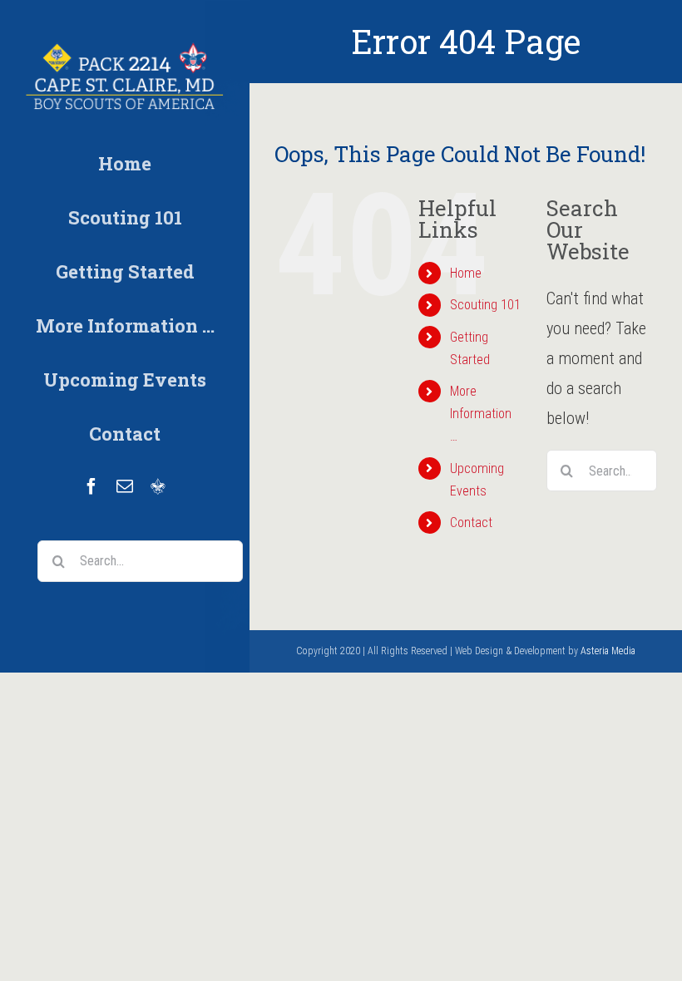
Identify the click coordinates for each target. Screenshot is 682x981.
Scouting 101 (485, 305)
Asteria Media (608, 651)
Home (466, 273)
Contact (471, 522)
